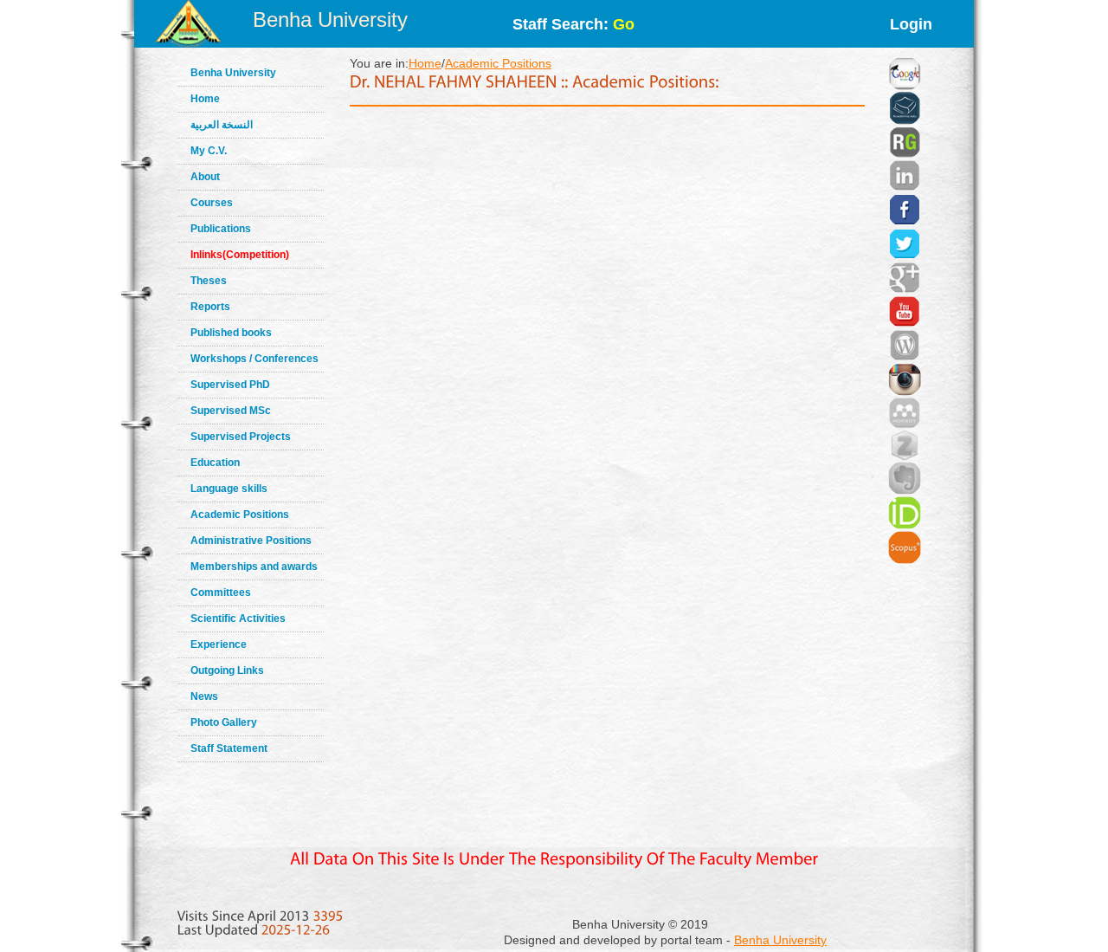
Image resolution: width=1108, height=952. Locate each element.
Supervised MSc (230, 411)
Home (205, 99)
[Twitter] (904, 223)
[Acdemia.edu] (904, 87)
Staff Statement (228, 748)
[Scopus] (904, 526)
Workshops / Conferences (254, 359)
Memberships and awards (254, 566)
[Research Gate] (904, 121)
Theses (208, 281)
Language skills (228, 488)
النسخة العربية (221, 125)
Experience (218, 644)
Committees (220, 592)
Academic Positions (239, 514)
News (204, 696)
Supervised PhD (230, 385)
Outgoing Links (227, 670)
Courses (211, 203)
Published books (231, 333)
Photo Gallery (223, 722)
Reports (210, 307)
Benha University (330, 19)
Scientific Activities (238, 618)
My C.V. (208, 151)
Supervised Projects (240, 437)
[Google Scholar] (904, 52)
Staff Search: (573, 24)
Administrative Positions (251, 540)
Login (911, 24)
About (205, 177)
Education (215, 463)
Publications (220, 229)
